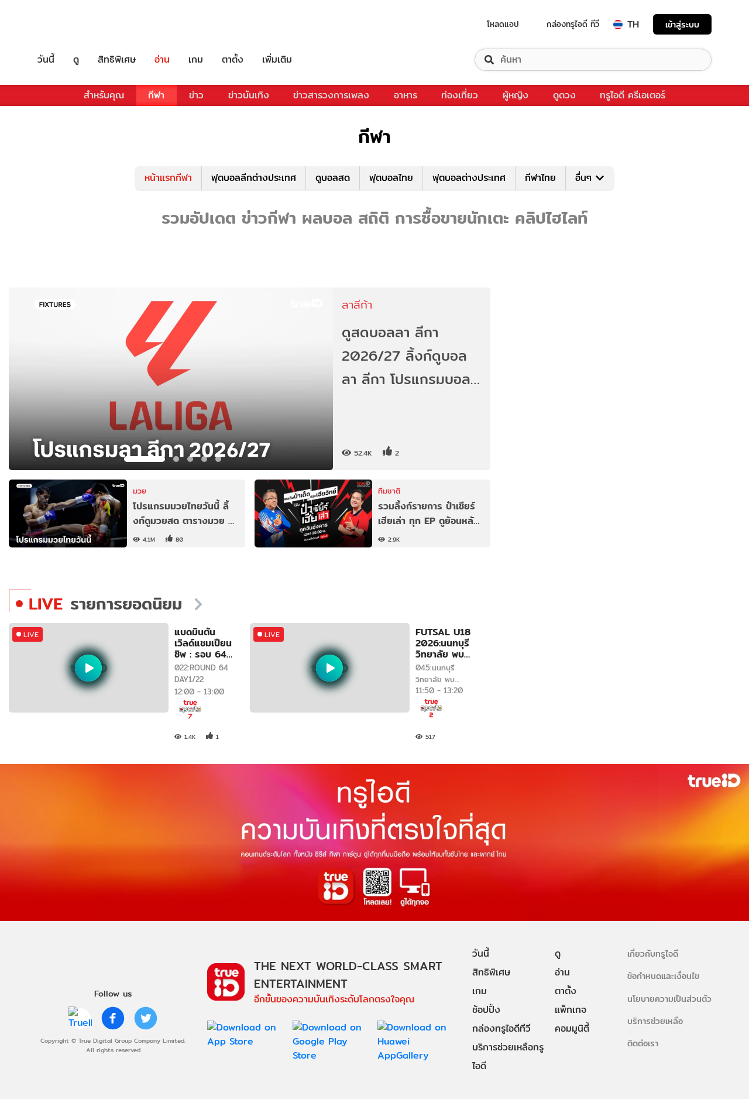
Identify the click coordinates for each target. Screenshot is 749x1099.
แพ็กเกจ (570, 1009)
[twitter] (145, 1018)
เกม (195, 60)
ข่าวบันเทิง (248, 95)
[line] (80, 1018)
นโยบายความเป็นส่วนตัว (669, 998)
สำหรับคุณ (104, 95)
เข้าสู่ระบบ (682, 24)
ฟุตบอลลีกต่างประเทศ (253, 177)
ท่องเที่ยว (459, 95)
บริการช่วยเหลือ (655, 1021)
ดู (76, 60)
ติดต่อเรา (642, 1043)
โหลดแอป (503, 24)
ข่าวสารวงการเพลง (331, 95)
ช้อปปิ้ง (486, 1009)
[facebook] (113, 1018)
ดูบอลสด (332, 177)
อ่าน (162, 60)
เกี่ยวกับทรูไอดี (652, 953)
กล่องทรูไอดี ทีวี (573, 24)
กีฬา (156, 95)
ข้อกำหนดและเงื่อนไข (663, 975)
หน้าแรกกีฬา (168, 177)
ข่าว (196, 95)
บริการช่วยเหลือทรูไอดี (508, 1056)
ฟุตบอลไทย (391, 177)
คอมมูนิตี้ (572, 1028)
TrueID (72, 24)
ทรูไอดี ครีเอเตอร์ (632, 95)
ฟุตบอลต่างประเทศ (469, 177)
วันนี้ (45, 60)
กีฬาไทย (540, 177)
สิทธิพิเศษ (117, 60)
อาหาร (405, 95)
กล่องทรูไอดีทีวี (501, 1028)
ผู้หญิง (515, 95)
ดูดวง (564, 95)
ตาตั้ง (232, 60)
